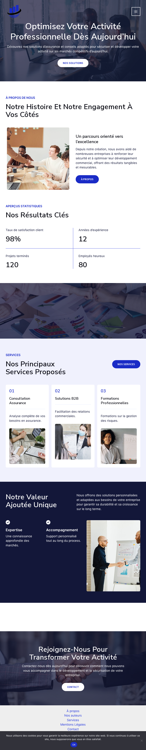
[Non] (141, 740)
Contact (73, 729)
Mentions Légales (73, 724)
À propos (73, 711)
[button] (126, 364)
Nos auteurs (73, 715)
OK (74, 744)
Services (73, 720)
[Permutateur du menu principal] (136, 11)
